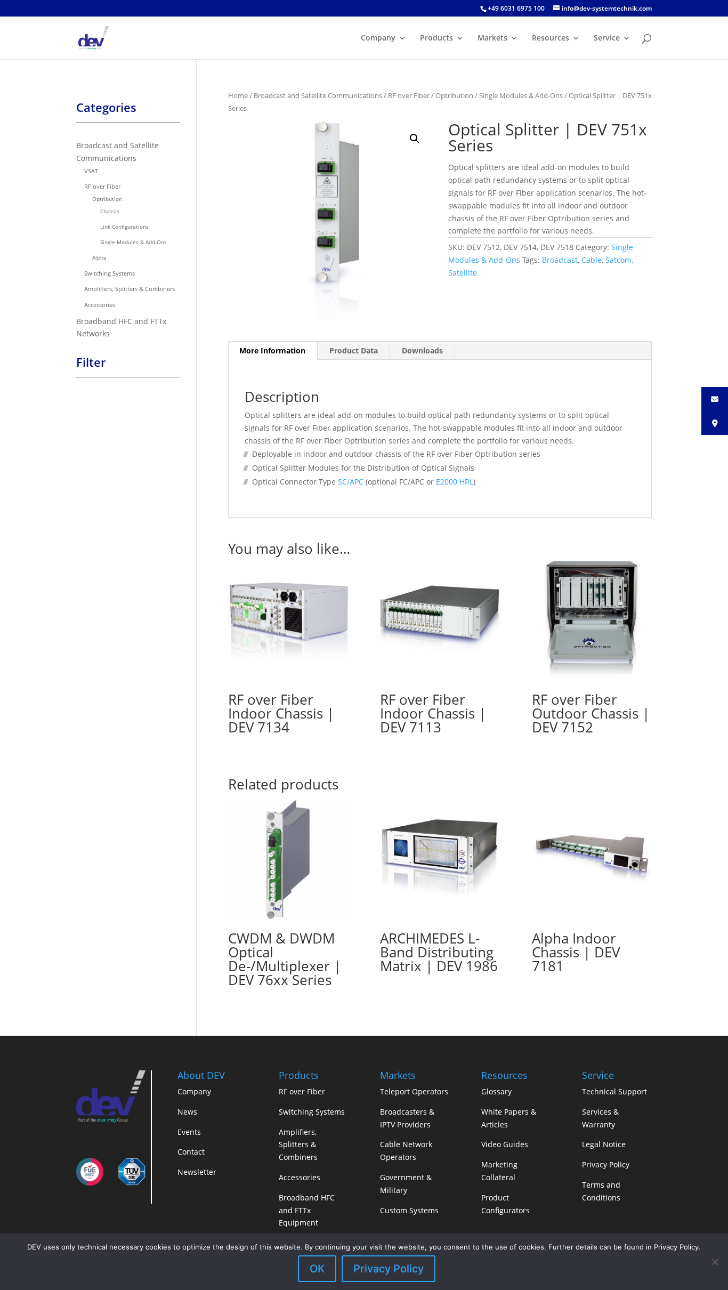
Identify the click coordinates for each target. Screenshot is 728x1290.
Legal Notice (604, 1144)
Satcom (618, 260)
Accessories (99, 305)
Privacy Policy (605, 1164)
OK (317, 1268)
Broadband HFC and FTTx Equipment (307, 1210)
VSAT (91, 171)
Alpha (99, 257)
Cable (591, 260)
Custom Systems (409, 1210)
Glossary (496, 1091)
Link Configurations (124, 226)
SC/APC (350, 482)
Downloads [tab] (422, 350)
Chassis (109, 211)
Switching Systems (109, 273)
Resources (550, 38)
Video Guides (504, 1144)
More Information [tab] (272, 350)
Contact (191, 1152)
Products (436, 38)
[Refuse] (714, 1261)
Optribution (454, 95)
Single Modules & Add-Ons (521, 95)
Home (238, 95)
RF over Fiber (409, 95)
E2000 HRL (454, 482)
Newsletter (196, 1172)
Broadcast (560, 260)
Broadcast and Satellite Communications (318, 95)
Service (607, 38)
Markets (492, 38)
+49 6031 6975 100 (516, 8)
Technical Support (614, 1091)
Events (189, 1132)
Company (378, 38)
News (187, 1112)
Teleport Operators (414, 1091)
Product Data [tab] (353, 350)
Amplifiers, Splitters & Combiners (129, 289)
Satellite (462, 273)
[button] (414, 138)
